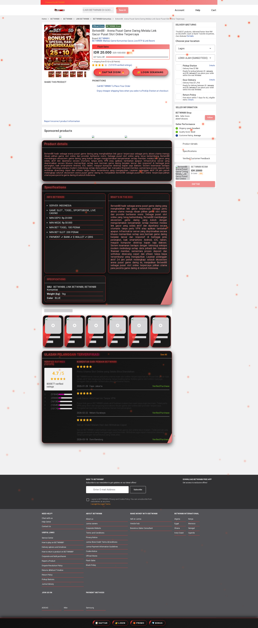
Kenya (190, 519)
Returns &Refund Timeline (52, 570)
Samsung (90, 608)
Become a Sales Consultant (141, 528)
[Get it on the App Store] (180, 488)
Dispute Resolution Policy (52, 566)
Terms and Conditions (95, 533)
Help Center (46, 522)
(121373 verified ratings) (120, 65)
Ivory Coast (179, 533)
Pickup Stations (48, 579)
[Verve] (110, 599)
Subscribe (138, 490)
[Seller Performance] (197, 124)
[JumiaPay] (126, 2)
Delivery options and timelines (54, 547)
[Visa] (102, 599)
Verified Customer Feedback (196, 158)
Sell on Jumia (135, 519)
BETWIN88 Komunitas (102, 19)
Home (44, 19)
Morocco (191, 524)
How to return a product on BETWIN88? (57, 552)
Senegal (191, 528)
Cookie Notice (91, 551)
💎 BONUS (157, 623)
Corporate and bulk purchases (54, 556)
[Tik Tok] (69, 599)
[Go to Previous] (46, 74)
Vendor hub (134, 524)
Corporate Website (93, 528)
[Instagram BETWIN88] (56, 599)
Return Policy (47, 575)
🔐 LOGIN (120, 623)
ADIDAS (45, 608)
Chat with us (47, 518)
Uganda (191, 533)
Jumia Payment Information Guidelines (102, 547)
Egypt (176, 524)
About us (89, 519)
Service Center (47, 538)
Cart (213, 10)
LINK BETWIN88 (82, 19)
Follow (210, 117)
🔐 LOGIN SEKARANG (150, 72)
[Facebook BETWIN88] (44, 599)
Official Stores (91, 556)
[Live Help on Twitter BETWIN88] (62, 599)
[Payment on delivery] (88, 599)
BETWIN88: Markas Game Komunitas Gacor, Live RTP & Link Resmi (123, 41)
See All (163, 354)
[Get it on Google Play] (194, 488)
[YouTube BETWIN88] (50, 599)
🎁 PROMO (138, 623)
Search (122, 10)
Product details (190, 144)
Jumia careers (92, 524)
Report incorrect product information (62, 121)
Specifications (190, 151)
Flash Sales (90, 560)
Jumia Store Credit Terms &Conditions (101, 542)
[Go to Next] (88, 74)
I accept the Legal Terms (100, 504)
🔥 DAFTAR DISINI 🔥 (111, 72)
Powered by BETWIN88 (54, 2)
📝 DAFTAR (101, 623)
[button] (168, 26)
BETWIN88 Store (113, 26)
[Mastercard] (95, 599)
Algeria (177, 519)
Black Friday (91, 565)
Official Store (98, 26)
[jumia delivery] (139, 2)
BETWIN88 (54, 19)
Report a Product (48, 561)
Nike (65, 608)
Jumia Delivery (48, 584)
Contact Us (46, 526)
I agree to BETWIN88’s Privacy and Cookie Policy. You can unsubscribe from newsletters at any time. (121, 500)
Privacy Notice (91, 537)
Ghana (177, 528)
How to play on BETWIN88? (53, 542)
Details (190, 36)
